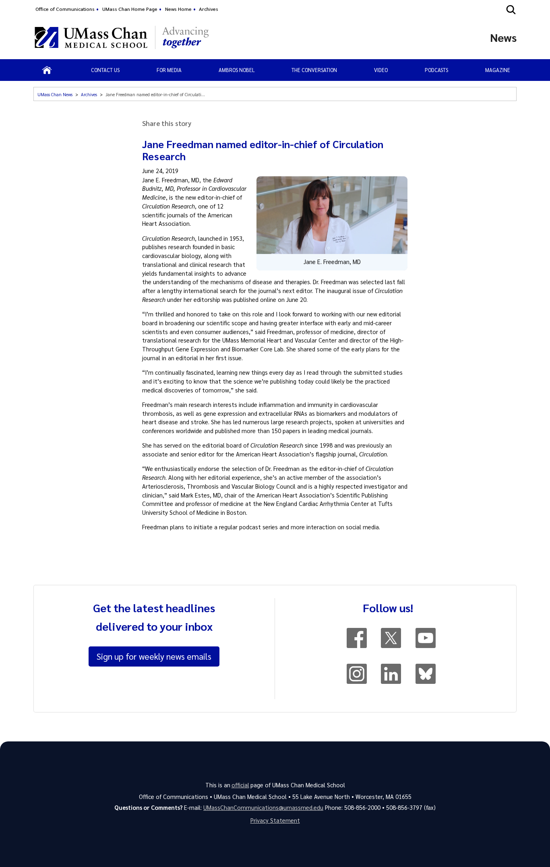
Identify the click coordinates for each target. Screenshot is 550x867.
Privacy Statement (275, 820)
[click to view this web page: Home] (46, 70)
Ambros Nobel (237, 69)
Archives (208, 9)
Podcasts (436, 69)
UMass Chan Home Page (129, 9)
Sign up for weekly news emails (154, 656)
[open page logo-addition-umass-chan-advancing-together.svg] (185, 37)
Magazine (497, 69)
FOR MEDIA (169, 69)
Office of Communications (65, 9)
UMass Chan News (54, 94)
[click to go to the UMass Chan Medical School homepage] (91, 37)
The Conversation (314, 69)
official (240, 785)
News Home (178, 9)
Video (381, 69)
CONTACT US (105, 69)
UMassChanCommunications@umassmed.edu (263, 807)
